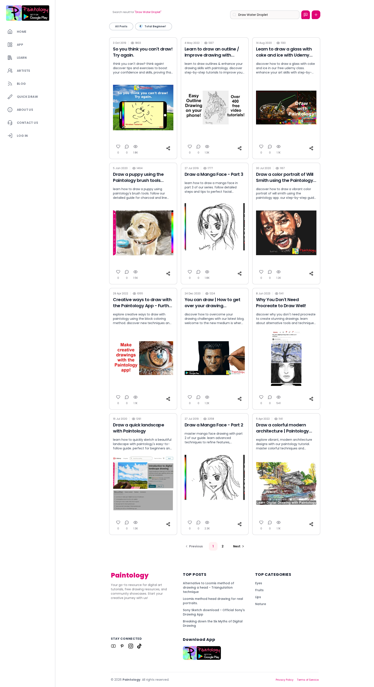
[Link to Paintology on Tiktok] (139, 646)
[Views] (135, 146)
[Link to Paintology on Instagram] (130, 646)
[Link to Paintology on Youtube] (113, 646)
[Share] (168, 148)
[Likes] (118, 146)
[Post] (316, 14)
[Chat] (305, 14)
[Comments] (127, 146)
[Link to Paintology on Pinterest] (122, 646)
